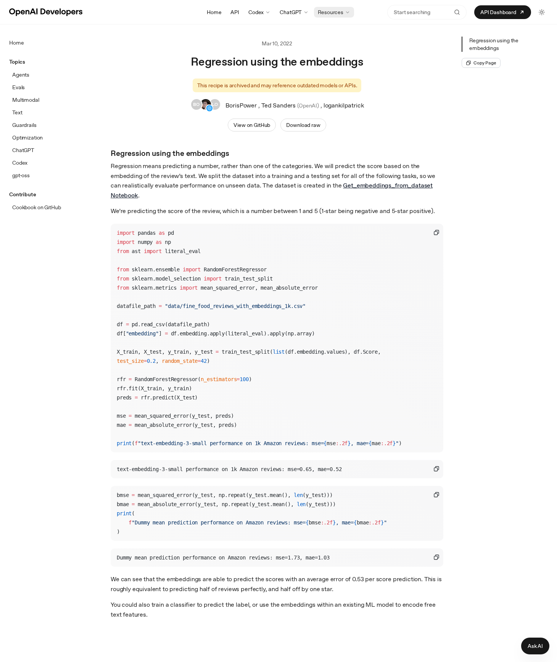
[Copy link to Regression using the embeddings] (236, 152)
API (234, 12)
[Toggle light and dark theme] (542, 12)
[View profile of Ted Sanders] (206, 105)
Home (214, 12)
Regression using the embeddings (493, 44)
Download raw (303, 125)
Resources (330, 12)
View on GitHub (251, 125)
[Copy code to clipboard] (436, 232)
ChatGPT (291, 12)
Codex (256, 12)
